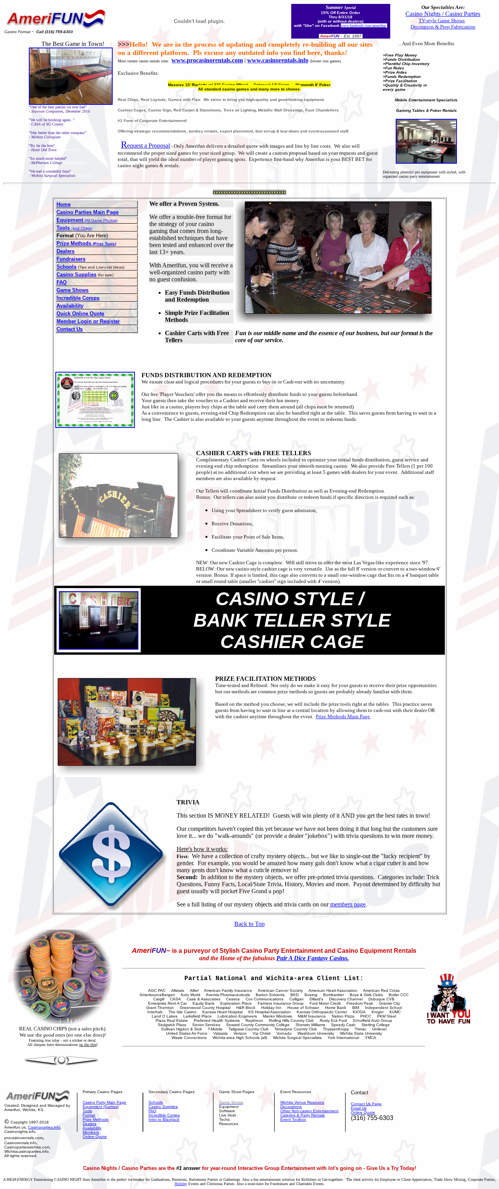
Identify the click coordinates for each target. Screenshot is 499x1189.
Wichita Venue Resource (302, 1102)
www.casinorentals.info (277, 60)
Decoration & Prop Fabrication (443, 27)
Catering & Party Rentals (302, 1115)
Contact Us (70, 329)
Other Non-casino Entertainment (309, 1111)
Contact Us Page (366, 1104)
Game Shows (72, 290)
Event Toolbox (293, 1119)
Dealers (65, 251)
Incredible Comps (78, 298)
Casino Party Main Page (104, 1102)
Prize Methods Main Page (343, 716)
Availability (70, 306)
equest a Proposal (145, 145)
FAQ (62, 282)
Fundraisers (71, 259)
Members (91, 1132)
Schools (66, 267)
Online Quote (95, 1136)
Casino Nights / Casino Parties (442, 14)
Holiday (181, 1184)
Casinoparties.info (44, 1127)
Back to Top (249, 923)
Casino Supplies (76, 274)
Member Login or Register (88, 321)
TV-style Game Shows (442, 20)
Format (89, 1115)
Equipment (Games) (101, 1106)
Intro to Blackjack (164, 1119)
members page (348, 904)
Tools (87, 1111)
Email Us (358, 1108)
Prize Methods (95, 1119)
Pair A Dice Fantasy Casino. (312, 958)
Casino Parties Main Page (88, 212)
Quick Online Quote (80, 313)
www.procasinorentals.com (207, 60)
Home (64, 204)
